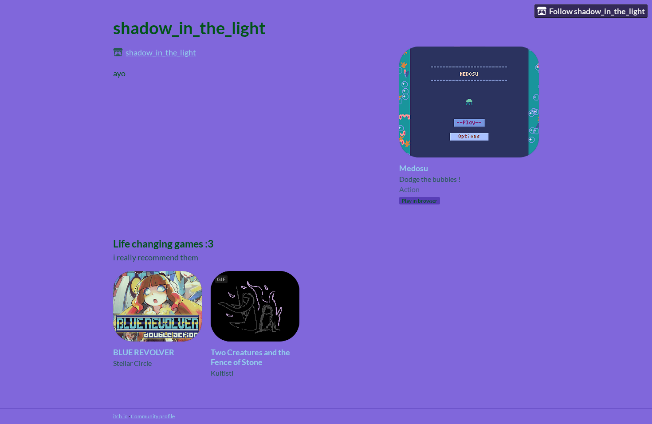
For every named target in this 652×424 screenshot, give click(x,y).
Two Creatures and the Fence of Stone (250, 357)
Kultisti (222, 373)
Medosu (413, 168)
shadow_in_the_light (161, 52)
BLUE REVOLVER (143, 352)
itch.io (120, 416)
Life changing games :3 (163, 243)
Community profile (153, 416)
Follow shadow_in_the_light (597, 11)
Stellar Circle (132, 363)
